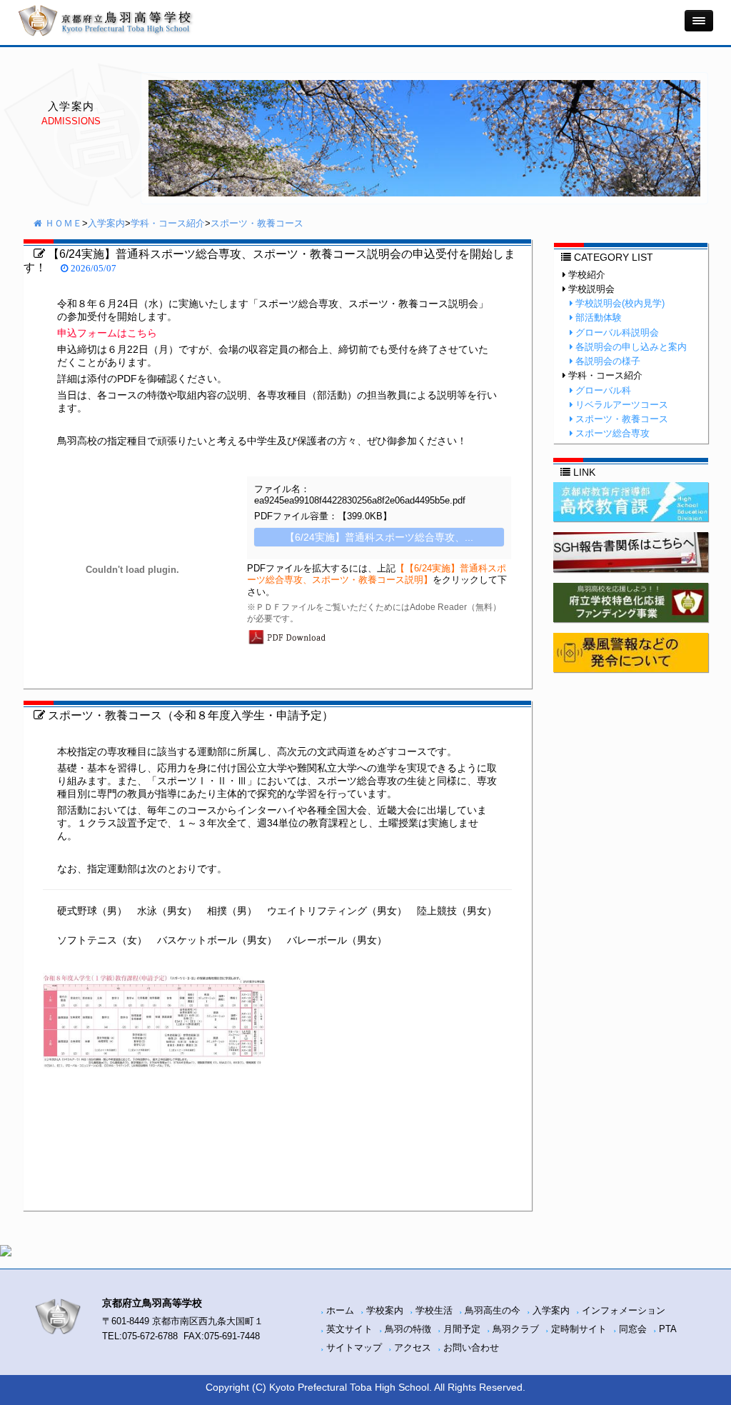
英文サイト (349, 1329)
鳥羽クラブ (516, 1329)
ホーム (340, 1311)
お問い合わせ (471, 1348)
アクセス (412, 1348)
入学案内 (106, 224)
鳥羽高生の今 (492, 1311)
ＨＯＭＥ (62, 224)
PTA (668, 1329)
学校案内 (384, 1311)
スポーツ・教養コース (257, 224)
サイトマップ (354, 1348)
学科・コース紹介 (168, 224)
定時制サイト (579, 1329)
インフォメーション (623, 1311)
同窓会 (633, 1329)
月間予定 (461, 1329)
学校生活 (434, 1311)
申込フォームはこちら (107, 333)
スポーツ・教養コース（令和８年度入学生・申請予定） (189, 715)
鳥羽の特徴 (408, 1329)
